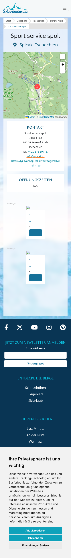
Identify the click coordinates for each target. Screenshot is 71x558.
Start (8, 20)
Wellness (35, 441)
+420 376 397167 (38, 151)
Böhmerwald (56, 20)
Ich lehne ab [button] (35, 537)
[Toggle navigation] (65, 8)
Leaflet (31, 116)
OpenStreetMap (46, 116)
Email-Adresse (35, 348)
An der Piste (35, 435)
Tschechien (38, 20)
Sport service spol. (17, 26)
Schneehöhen (35, 387)
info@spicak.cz (36, 156)
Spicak (26, 45)
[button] (37, 86)
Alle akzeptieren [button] (35, 530)
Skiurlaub (35, 400)
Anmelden (37, 364)
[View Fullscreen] (62, 56)
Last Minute (35, 428)
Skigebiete (22, 20)
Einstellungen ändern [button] (35, 545)
